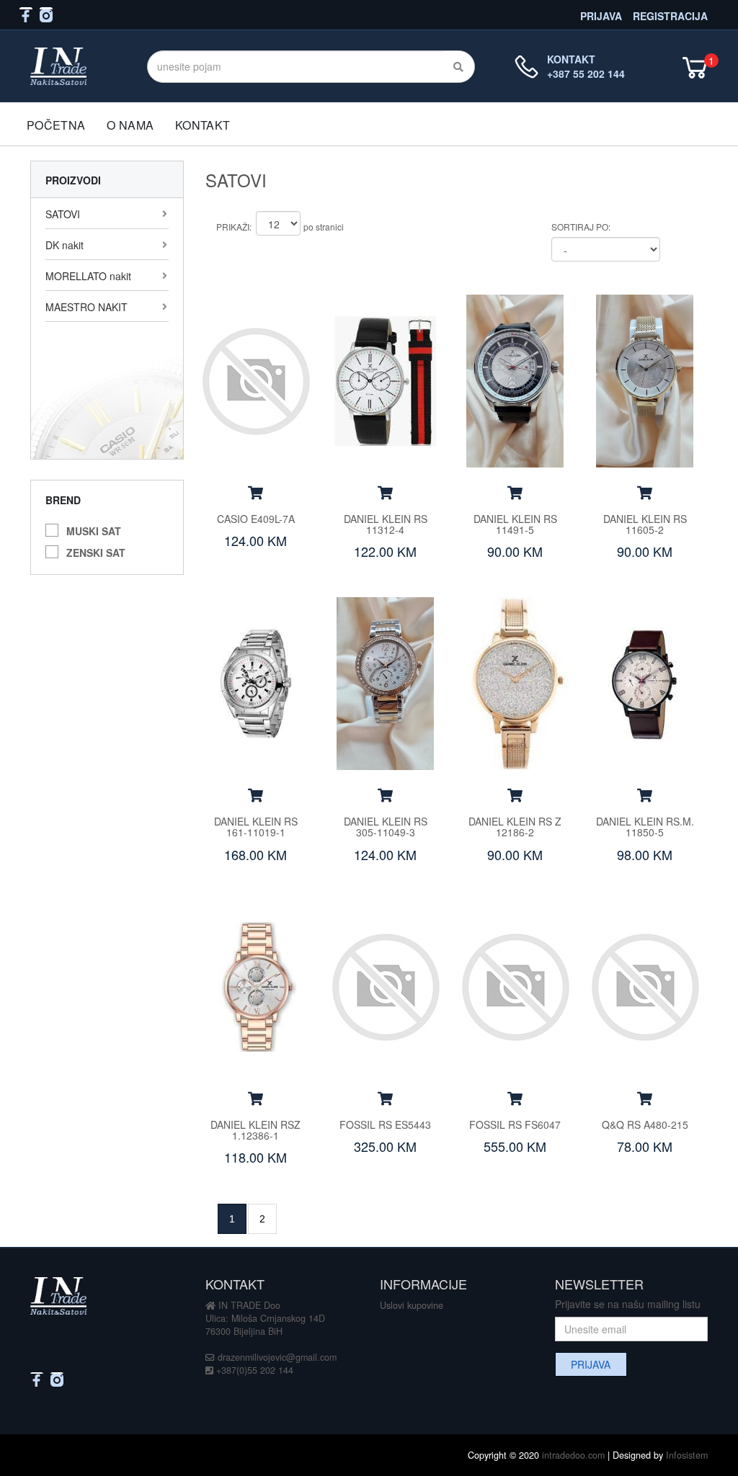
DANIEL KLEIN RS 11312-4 (385, 524)
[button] (255, 492)
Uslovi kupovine (411, 1305)
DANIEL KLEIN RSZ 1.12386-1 (255, 1129)
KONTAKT (202, 125)
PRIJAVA (601, 15)
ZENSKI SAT (95, 550)
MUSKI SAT (93, 529)
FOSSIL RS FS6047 (515, 1124)
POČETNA (56, 125)
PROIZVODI (73, 180)
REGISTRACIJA (670, 15)
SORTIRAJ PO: (580, 226)
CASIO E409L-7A (256, 518)
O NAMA (130, 125)
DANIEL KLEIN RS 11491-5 (515, 524)
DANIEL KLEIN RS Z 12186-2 (514, 826)
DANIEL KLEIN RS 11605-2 (645, 524)
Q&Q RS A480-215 (645, 1124)
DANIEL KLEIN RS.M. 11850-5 (645, 826)
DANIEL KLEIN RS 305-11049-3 (385, 826)
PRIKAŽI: (234, 226)
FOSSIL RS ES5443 (385, 1124)
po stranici (323, 226)
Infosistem (687, 1455)
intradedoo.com (573, 1455)
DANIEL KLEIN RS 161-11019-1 (256, 826)
